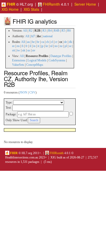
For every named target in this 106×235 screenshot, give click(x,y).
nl (51, 46)
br (38, 42)
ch (47, 42)
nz (61, 46)
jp (42, 46)
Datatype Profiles (61, 56)
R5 (63, 30)
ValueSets (18, 65)
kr (47, 46)
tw (18, 50)
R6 (69, 30)
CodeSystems (57, 60)
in (34, 46)
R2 (30, 30)
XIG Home (10, 9)
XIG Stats (31, 9)
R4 (50, 30)
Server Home (85, 4)
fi (22, 46)
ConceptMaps (34, 65)
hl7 (33, 36)
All (25, 30)
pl (66, 46)
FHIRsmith (51, 4)
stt (13, 50)
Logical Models (37, 60)
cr (56, 42)
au (28, 42)
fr (26, 46)
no (56, 46)
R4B (56, 30)
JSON (23, 92)
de (65, 42)
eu (18, 46)
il (30, 46)
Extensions (18, 60)
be (33, 42)
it (38, 46)
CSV (32, 92)
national (47, 36)
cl (52, 42)
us (28, 50)
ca (42, 42)
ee (13, 46)
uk (23, 50)
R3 (44, 30)
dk (70, 42)
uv (33, 50)
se (70, 46)
